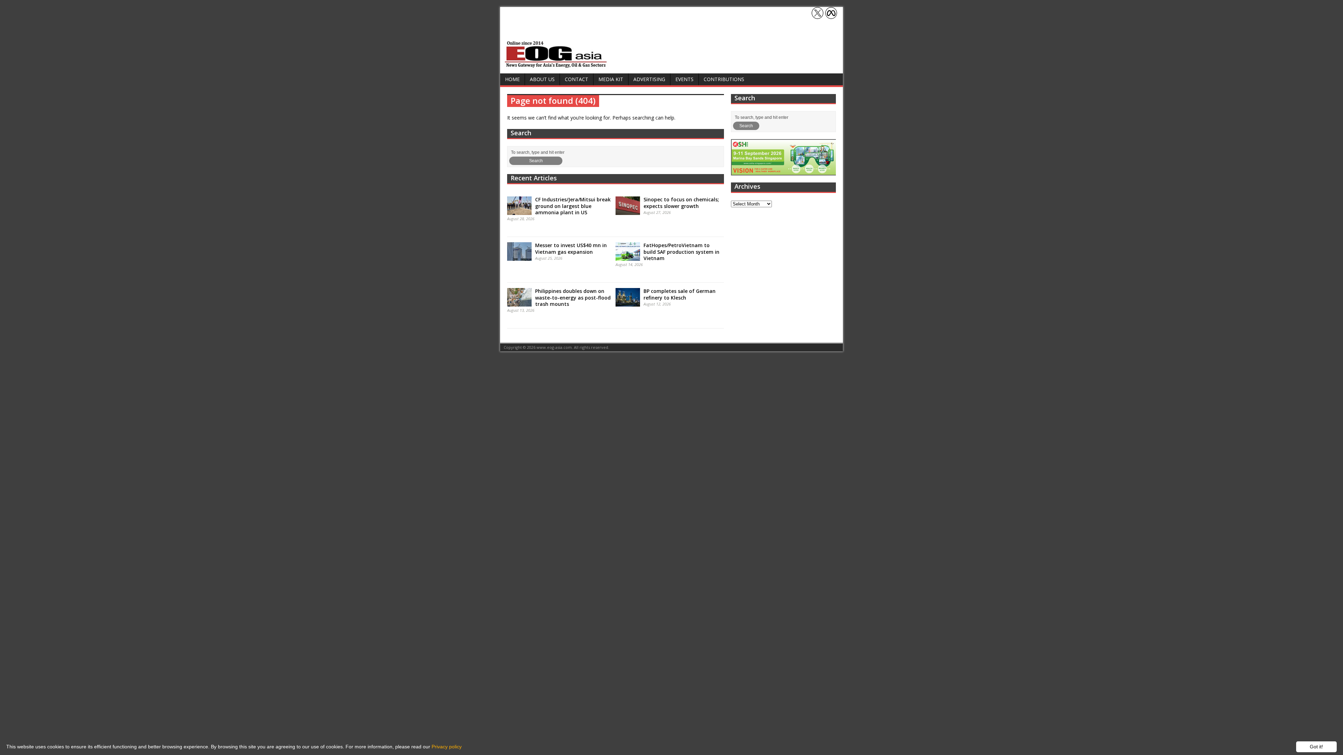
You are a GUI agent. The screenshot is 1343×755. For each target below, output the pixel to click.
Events (684, 79)
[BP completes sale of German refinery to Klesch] (628, 303)
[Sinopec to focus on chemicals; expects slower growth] (628, 211)
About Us (542, 79)
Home (512, 79)
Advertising (649, 79)
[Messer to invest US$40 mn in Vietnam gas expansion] (519, 257)
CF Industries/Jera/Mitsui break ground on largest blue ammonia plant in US (573, 205)
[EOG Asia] (556, 66)
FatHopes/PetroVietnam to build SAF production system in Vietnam (681, 251)
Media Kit (610, 79)
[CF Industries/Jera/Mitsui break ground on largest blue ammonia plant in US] (519, 211)
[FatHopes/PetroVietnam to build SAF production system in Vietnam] (628, 257)
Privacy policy (447, 746)
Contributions (724, 79)
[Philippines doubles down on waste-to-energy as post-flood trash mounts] (519, 303)
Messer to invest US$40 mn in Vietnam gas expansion (571, 248)
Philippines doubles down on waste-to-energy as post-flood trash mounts (573, 297)
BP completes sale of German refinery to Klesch (680, 294)
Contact (576, 79)
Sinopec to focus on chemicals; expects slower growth (681, 202)
